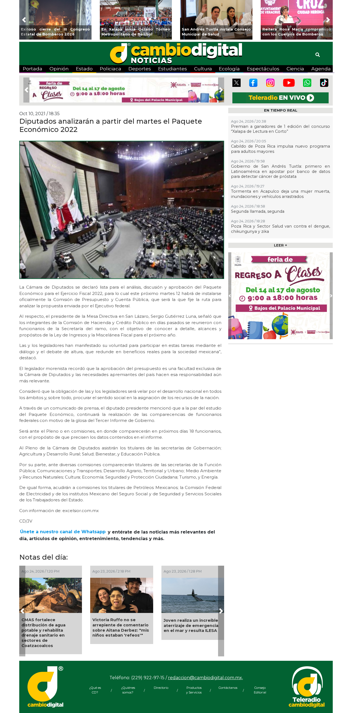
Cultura (203, 68)
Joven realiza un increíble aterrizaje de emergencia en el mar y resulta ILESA (191, 625)
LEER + (280, 245)
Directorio (161, 688)
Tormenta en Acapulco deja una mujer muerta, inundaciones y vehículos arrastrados (280, 194)
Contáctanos (227, 688)
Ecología (229, 68)
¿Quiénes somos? (128, 690)
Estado (84, 68)
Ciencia (295, 68)
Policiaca (110, 68)
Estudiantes (172, 68)
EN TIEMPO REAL (280, 110)
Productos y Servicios (194, 690)
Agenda (321, 68)
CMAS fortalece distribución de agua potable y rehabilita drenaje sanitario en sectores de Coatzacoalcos (43, 632)
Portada (32, 68)
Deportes (139, 68)
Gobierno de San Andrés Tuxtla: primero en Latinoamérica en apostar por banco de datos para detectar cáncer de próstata (280, 171)
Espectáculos (263, 68)
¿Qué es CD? (95, 690)
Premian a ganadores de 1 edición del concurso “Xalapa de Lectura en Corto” (280, 129)
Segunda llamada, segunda (257, 211)
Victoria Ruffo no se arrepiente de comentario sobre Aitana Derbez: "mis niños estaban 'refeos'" (120, 627)
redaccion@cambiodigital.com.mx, (205, 677)
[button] (24, 20)
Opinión (59, 68)
